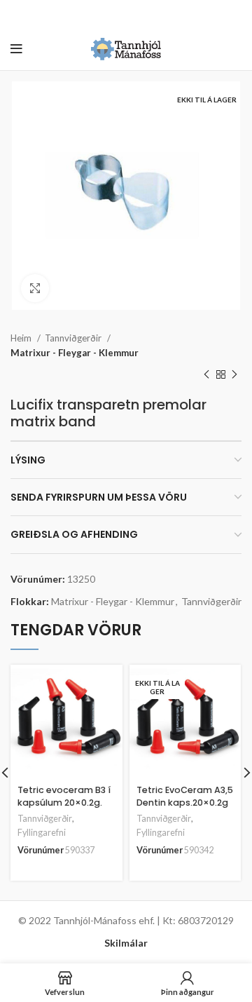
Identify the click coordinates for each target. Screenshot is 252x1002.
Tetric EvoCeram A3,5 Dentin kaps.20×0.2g (184, 796)
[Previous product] (207, 375)
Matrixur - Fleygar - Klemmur (74, 352)
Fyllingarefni (42, 832)
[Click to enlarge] (35, 288)
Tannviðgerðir (74, 338)
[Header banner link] (105, 14)
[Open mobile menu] (16, 49)
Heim (22, 338)
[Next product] (234, 375)
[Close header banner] (234, 14)
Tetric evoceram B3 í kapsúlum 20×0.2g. (64, 796)
